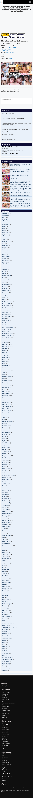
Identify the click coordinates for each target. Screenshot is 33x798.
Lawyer (4, 571)
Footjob (4, 640)
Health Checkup (6, 651)
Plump (4, 614)
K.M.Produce (5, 713)
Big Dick (4, 441)
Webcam (4, 619)
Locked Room (6, 582)
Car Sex (4, 473)
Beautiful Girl (5, 284)
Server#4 (5, 37)
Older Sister (5, 224)
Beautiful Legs (6, 513)
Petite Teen (5, 434)
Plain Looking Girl (6, 335)
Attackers (4, 708)
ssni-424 (4, 769)
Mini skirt (4, 449)
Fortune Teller (6, 599)
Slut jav (4, 775)
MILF (3, 226)
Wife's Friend (5, 460)
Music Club (5, 580)
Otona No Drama (7, 710)
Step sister (5, 757)
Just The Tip (5, 610)
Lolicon (4, 398)
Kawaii (10, 58)
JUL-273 (4, 778)
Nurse (3, 265)
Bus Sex (4, 436)
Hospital (4, 496)
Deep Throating (6, 456)
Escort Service (6, 303)
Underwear (5, 215)
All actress (5, 749)
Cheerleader (5, 524)
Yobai (3, 372)
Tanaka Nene (5, 734)
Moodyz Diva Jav (6, 764)
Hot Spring (5, 250)
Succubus (4, 348)
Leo (3, 705)
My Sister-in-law (6, 768)
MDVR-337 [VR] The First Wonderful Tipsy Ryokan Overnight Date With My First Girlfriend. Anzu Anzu (20, 199)
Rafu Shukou (5, 696)
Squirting (4, 262)
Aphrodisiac (5, 415)
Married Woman (6, 275)
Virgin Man (5, 368)
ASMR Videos (5, 661)
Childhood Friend (8, 49)
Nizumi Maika (5, 745)
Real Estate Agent (7, 603)
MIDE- (4, 759)
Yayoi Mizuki (5, 747)
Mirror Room (5, 578)
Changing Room (6, 588)
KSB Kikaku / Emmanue (8, 703)
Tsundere (4, 573)
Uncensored (5, 280)
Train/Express (5, 451)
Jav (3, 755)
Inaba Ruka (5, 732)
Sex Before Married (7, 659)
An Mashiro (5, 741)
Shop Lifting (5, 543)
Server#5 (14, 37)
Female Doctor (6, 541)
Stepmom (4, 237)
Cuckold (4, 299)
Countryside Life (6, 638)
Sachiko (4, 738)
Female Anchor (6, 522)
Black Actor (5, 428)
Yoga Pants (5, 365)
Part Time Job (5, 490)
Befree (4, 712)
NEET (3, 655)
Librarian (4, 359)
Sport (3, 565)
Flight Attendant (6, 305)
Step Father (5, 325)
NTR (3, 222)
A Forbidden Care (6, 267)
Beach (4, 584)
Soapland (4, 247)
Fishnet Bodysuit (6, 376)
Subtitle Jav (5, 516)
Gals (3, 419)
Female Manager (6, 410)
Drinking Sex (5, 462)
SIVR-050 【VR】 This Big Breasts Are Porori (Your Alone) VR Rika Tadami (20, 170)
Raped (4, 576)
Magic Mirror (5, 625)
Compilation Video (7, 657)
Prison (4, 318)
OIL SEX (4, 389)
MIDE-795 (5, 760)
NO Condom (5, 558)
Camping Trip (5, 494)
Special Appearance (7, 623)
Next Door (5, 245)
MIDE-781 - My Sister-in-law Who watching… (12, 150)
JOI (3, 278)
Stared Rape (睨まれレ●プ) (9, 627)
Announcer (5, 464)
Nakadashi (5, 593)
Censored (9, 47)
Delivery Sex (5, 447)
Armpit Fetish (5, 563)
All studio (4, 717)
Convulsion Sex (6, 432)
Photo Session (6, 479)
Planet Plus (5, 694)
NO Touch (5, 621)
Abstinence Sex (6, 616)
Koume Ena (5, 736)
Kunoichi (4, 340)
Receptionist (5, 331)
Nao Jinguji (5, 724)
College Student (6, 295)
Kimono (4, 453)
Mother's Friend (6, 393)
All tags (4, 780)
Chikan (4, 254)
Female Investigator (7, 301)
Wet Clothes (5, 443)
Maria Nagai (5, 731)
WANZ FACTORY (6, 692)
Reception (5, 286)
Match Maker (5, 569)
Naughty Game (6, 346)
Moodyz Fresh (6, 699)
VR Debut (4, 561)
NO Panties (5, 353)
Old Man (4, 438)
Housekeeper (5, 387)
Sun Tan (4, 518)
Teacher (4, 239)
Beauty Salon (5, 312)
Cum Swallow (5, 402)
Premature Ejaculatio (7, 413)
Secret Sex (5, 509)
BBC (3, 430)
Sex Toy (4, 507)
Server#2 (14, 34)
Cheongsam (5, 293)
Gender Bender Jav (7, 385)
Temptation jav (6, 773)
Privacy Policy (5, 686)
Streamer (4, 670)
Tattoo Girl (5, 556)
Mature (4, 606)
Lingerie (4, 230)
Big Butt (4, 235)
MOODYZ (4, 697)
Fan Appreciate (6, 260)
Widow (4, 273)
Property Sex (5, 314)
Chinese (4, 488)
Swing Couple (5, 320)
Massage (4, 591)
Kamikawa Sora (6, 743)
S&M (3, 252)
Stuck (3, 648)
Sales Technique (6, 308)
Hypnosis (4, 383)
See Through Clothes (7, 327)
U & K (3, 701)
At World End (5, 653)
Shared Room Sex (7, 406)
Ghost (3, 644)
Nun (3, 567)
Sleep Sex (4, 423)
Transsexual (5, 505)
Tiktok (4, 528)
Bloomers (4, 391)
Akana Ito (8, 52)
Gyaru (3, 400)
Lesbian (4, 271)
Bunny (4, 533)
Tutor (3, 666)
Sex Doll (4, 492)
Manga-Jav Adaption (7, 333)
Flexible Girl (5, 501)
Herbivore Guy (6, 633)
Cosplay (4, 258)
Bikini (3, 597)
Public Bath (5, 552)
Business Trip (5, 498)
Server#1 (5, 34)
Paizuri (4, 642)
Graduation (5, 342)
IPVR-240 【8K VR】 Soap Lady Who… (10, 146)
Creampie (4, 631)
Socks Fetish (5, 636)
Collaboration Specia (7, 546)
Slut (3, 243)
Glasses (4, 481)
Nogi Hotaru (5, 727)
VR (2, 49)
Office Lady (5, 232)
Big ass (4, 228)
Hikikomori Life (6, 520)
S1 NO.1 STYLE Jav (7, 776)
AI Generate (5, 629)
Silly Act (4, 601)
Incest (3, 217)
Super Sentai (5, 586)
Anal (3, 374)
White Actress (5, 404)
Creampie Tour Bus (7, 425)
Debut (4, 282)
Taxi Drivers (5, 471)
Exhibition (4, 288)
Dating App (5, 608)
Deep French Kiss (6, 445)
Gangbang (5, 355)
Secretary (4, 531)
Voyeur (4, 417)
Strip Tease (5, 646)
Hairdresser (5, 668)
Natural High (5, 706)
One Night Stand (6, 316)
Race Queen (5, 256)
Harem (14, 47)
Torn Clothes (5, 458)
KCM (3, 548)
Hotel (3, 550)
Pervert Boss (5, 395)
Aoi (3, 725)
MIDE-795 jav (5, 766)
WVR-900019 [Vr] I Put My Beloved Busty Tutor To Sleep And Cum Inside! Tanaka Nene (20, 177)
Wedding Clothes (6, 511)
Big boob (4, 220)
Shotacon (4, 269)
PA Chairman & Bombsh (8, 475)
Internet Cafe (5, 477)
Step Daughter (6, 526)
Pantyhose (5, 357)
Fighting (4, 466)
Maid (3, 363)
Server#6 (22, 37)
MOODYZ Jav (5, 762)
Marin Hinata (5, 729)
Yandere (4, 539)
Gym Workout (6, 380)
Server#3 (22, 34)
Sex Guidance (5, 554)
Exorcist (4, 350)
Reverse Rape (4, 50)
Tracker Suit (5, 483)
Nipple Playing (6, 663)
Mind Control (5, 344)
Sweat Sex (5, 408)
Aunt (3, 537)
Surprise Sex (5, 290)
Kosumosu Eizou (6, 370)
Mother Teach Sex (7, 421)
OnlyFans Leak (6, 503)
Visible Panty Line (6, 329)
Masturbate (5, 595)
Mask (3, 486)
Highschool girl (6, 241)
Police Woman (6, 468)
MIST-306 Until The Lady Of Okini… (10, 153)
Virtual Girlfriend (6, 338)
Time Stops (5, 323)
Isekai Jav (4, 361)
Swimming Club (6, 310)
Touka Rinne (5, 740)
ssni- (3, 771)
